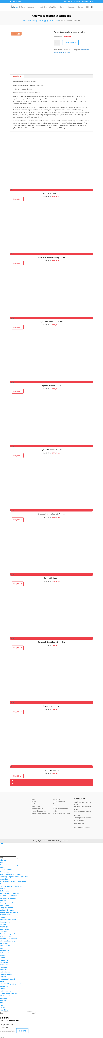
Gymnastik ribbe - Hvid (51, 706)
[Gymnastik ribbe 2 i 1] (35, 187)
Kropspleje (4, 927)
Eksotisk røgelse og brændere (11, 886)
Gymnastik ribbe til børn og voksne (51, 257)
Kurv (1, 862)
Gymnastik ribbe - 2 (51, 770)
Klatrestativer (5, 972)
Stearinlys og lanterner (8, 896)
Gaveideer (71, 7)
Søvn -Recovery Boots (8, 934)
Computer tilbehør (6, 908)
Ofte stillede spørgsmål (61, 813)
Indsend (22, 1030)
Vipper (2, 988)
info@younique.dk (84, 811)
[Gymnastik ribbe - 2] (35, 764)
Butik (29, 21)
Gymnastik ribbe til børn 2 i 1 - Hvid (51, 642)
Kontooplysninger (59, 801)
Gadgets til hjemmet (7, 910)
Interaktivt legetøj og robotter (11, 984)
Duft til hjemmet (6, 869)
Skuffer (2, 955)
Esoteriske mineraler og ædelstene (13, 881)
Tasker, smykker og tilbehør (10, 874)
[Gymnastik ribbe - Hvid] (35, 700)
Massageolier (5, 922)
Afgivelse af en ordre (60, 809)
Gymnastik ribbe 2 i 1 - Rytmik (51, 321)
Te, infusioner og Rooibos (9, 893)
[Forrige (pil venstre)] (1, 1037)
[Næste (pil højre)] (3, 1037)
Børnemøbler (4, 950)
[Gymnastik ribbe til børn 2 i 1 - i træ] (35, 508)
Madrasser (4, 965)
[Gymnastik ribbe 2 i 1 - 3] (35, 380)
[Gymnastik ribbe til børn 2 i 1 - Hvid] (35, 636)
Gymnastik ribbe (6, 974)
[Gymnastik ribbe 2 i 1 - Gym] (35, 444)
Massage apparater (7, 903)
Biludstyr (3, 900)
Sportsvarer (4, 986)
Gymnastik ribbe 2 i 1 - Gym (51, 450)
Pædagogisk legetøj (7, 979)
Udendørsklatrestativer (8, 993)
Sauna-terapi (4, 929)
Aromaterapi (4, 872)
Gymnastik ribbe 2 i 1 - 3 (51, 386)
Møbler (2, 889)
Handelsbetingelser (38, 811)
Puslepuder (4, 967)
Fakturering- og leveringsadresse (12, 865)
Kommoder (4, 960)
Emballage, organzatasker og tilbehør (14, 877)
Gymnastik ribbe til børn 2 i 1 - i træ (51, 514)
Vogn (54, 806)
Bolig (13, 7)
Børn (62, 7)
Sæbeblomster (5, 884)
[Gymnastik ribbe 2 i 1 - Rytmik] (35, 316)
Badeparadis (4, 891)
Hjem (24, 21)
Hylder (2, 958)
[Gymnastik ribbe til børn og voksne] (35, 251)
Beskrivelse (17, 76)
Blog (65, 1)
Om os (70, 1)
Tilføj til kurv (70, 42)
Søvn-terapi (4, 943)
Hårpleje (3, 924)
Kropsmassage (5, 936)
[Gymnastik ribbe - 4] (35, 572)
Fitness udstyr (5, 946)
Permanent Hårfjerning (8, 938)
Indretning (4, 879)
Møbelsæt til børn (6, 953)
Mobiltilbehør (5, 905)
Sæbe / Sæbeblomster (8, 919)
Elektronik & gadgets (26, 7)
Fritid (2, 981)
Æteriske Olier (54, 21)
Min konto (85, 1)
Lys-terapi (3, 931)
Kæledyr (80, 7)
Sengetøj (3, 969)
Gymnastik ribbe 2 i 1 (51, 193)
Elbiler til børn (5, 996)
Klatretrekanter (6, 991)
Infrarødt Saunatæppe (8, 941)
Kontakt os (77, 1)
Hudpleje (3, 917)
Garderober (4, 962)
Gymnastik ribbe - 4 (51, 578)
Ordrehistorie (57, 804)
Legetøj (3, 977)
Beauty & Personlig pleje (47, 7)
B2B (87, 7)
